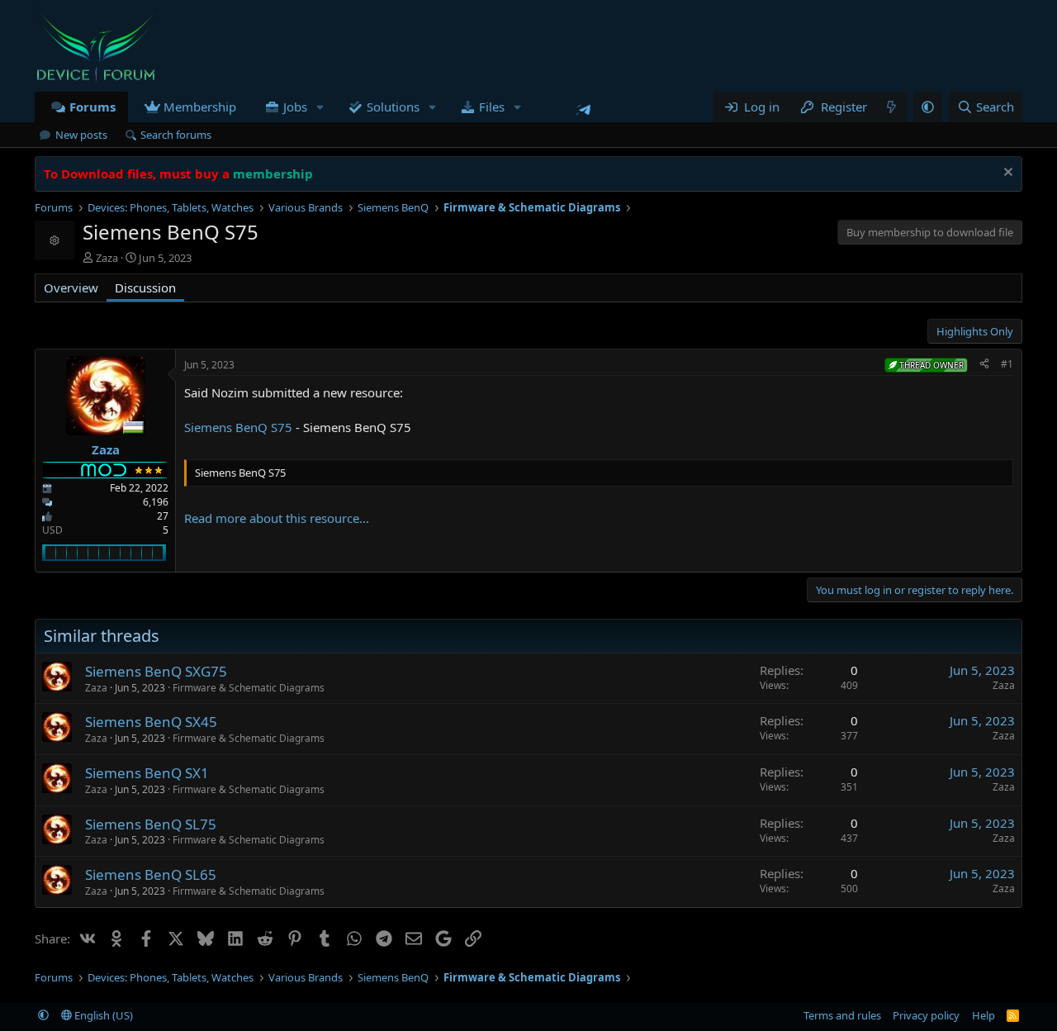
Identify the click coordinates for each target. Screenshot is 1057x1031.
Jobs (295, 106)
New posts (81, 134)
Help (983, 1015)
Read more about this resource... (276, 518)
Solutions (393, 106)
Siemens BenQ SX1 (147, 772)
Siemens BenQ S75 (238, 427)
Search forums (175, 134)
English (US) (102, 1015)
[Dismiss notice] (1006, 174)
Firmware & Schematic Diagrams (249, 688)
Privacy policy (926, 1015)
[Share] (984, 364)
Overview (71, 287)
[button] (320, 107)
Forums (92, 106)
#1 (1007, 364)
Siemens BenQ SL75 (150, 824)
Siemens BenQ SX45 (151, 721)
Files (492, 106)
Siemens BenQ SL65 (150, 874)
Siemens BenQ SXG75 (156, 671)
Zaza (107, 257)
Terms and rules (842, 1015)
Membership (200, 106)
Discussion (145, 287)
